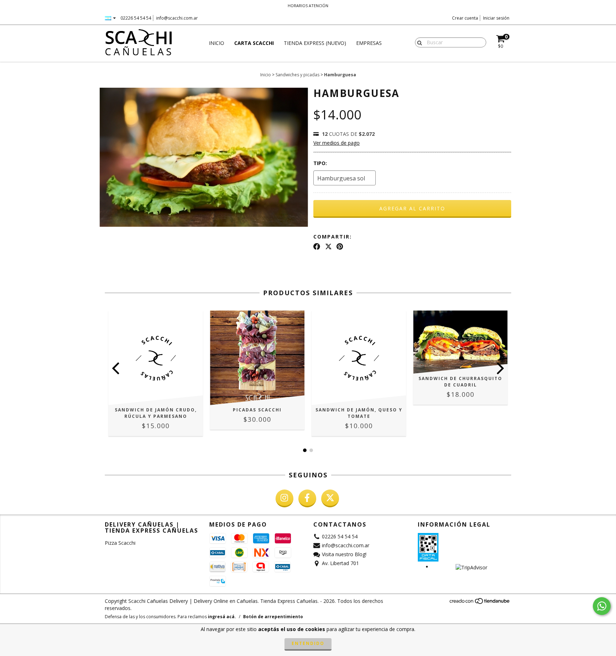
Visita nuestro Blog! (344, 554)
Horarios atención (308, 5)
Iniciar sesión (496, 18)
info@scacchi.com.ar (177, 18)
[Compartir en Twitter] (328, 246)
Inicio (216, 43)
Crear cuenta (465, 18)
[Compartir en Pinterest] (340, 246)
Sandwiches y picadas (297, 75)
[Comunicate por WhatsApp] (602, 606)
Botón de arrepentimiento (273, 617)
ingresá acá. (222, 617)
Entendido (308, 643)
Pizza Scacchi (120, 542)
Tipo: (320, 163)
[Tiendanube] (480, 603)
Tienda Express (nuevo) (315, 43)
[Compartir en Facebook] (316, 246)
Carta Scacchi (254, 43)
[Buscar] (418, 42)
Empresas (369, 43)
